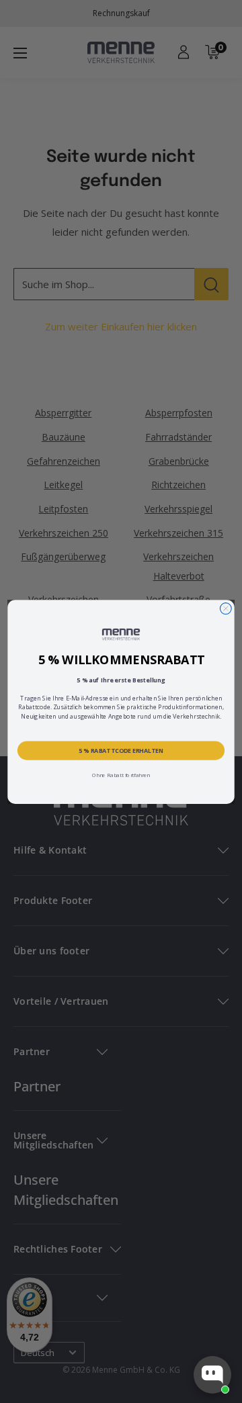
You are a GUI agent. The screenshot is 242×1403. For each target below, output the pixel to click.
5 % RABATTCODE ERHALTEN (121, 750)
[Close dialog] (225, 608)
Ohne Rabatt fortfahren (121, 774)
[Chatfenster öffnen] (212, 1375)
